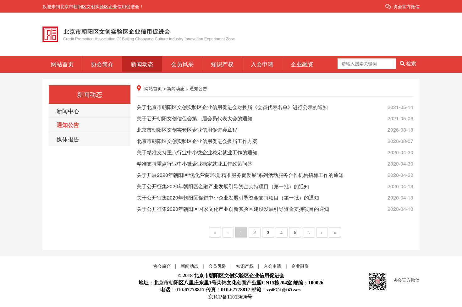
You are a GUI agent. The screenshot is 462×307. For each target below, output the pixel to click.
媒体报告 (68, 139)
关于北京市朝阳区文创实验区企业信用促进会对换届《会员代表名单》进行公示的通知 (275, 107)
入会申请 (262, 64)
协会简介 (102, 64)
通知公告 (68, 125)
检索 (410, 63)
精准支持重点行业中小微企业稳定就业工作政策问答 (275, 163)
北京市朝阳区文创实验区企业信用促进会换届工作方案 (275, 141)
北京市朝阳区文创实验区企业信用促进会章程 (275, 129)
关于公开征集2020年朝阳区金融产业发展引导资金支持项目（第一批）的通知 (275, 186)
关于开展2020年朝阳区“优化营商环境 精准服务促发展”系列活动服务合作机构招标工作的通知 (275, 174)
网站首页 (62, 64)
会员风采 (182, 64)
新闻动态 (142, 64)
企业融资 (302, 64)
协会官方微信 (406, 6)
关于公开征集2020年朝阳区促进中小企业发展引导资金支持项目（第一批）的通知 (275, 197)
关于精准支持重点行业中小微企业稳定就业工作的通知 (275, 152)
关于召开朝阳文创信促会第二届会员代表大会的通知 (275, 118)
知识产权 (222, 64)
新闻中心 (68, 111)
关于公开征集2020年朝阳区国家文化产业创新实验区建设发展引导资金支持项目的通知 (275, 208)
